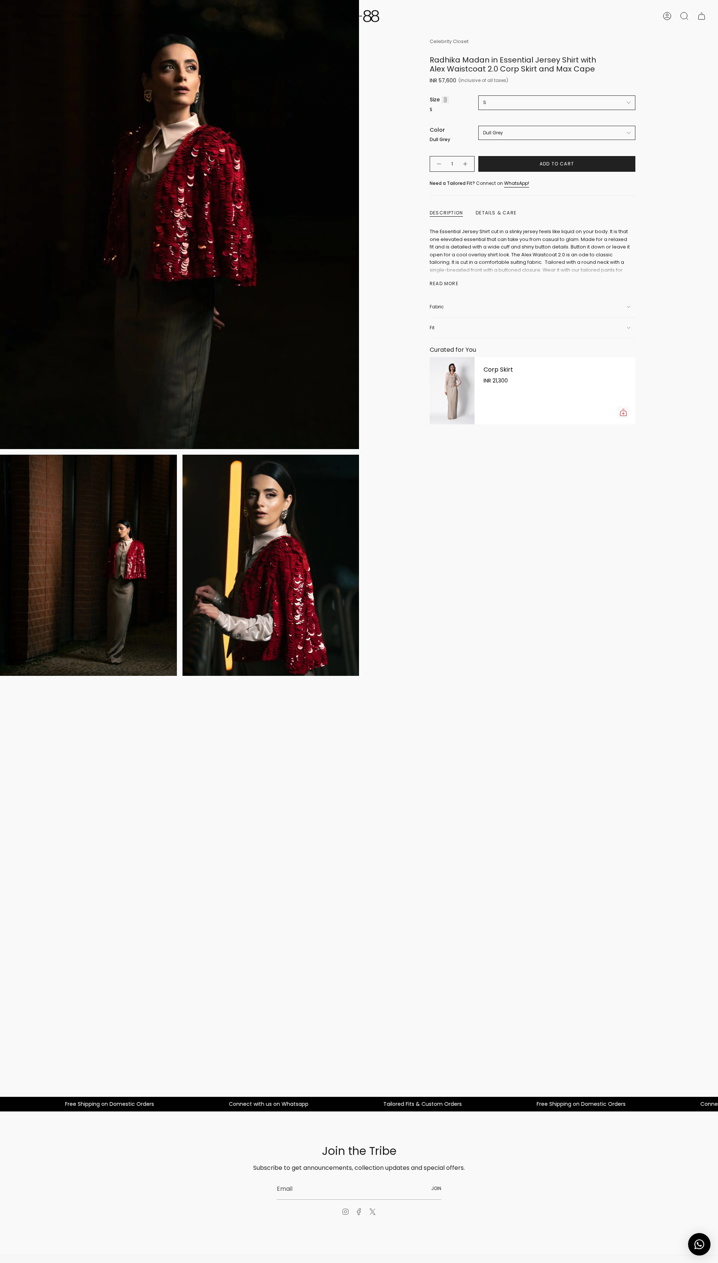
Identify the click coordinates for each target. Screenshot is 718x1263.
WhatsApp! (516, 183)
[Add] (623, 412)
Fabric (437, 306)
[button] (18, 16)
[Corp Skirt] (452, 390)
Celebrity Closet (449, 41)
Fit (432, 327)
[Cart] (701, 16)
